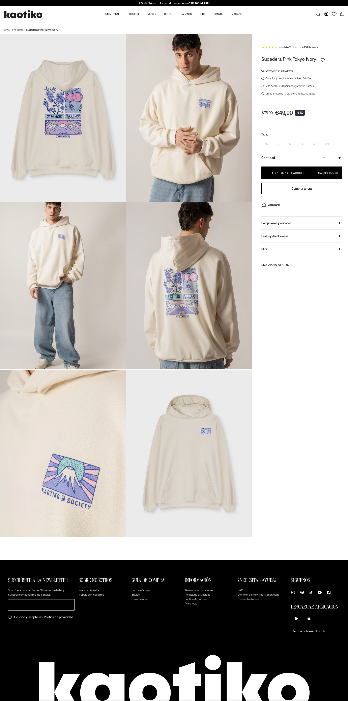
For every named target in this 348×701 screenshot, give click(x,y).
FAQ (264, 249)
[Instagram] (293, 592)
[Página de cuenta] (326, 14)
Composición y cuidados (276, 223)
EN (323, 631)
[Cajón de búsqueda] (318, 14)
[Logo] (23, 14)
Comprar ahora (302, 188)
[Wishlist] (334, 14)
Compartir (274, 204)
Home (6, 29)
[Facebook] (328, 592)
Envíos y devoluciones (274, 236)
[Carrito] (342, 14)
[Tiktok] (311, 592)
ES (318, 631)
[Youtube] (319, 592)
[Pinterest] (302, 592)
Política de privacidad (58, 617)
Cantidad (268, 157)
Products (17, 29)
